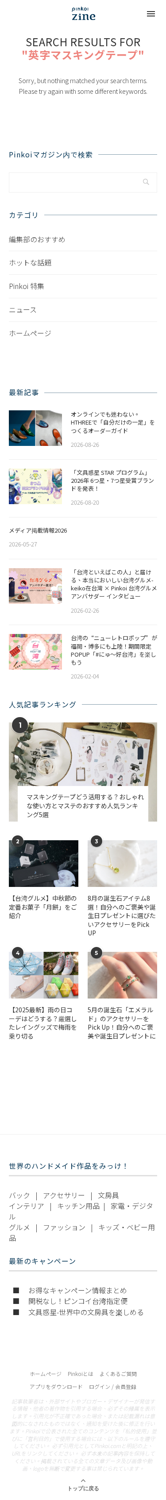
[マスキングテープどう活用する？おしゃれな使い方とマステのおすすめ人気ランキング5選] (83, 772)
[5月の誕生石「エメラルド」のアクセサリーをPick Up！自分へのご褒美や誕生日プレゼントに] (122, 975)
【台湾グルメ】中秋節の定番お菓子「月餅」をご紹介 (43, 907)
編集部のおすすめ (37, 239)
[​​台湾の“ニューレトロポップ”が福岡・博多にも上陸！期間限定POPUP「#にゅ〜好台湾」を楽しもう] (35, 652)
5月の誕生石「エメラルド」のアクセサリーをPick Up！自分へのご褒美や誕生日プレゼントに (122, 1023)
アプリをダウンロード (56, 1386)
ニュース (23, 309)
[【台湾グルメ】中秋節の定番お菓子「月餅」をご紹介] (43, 863)
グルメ (19, 1227)
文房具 (108, 1195)
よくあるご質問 (118, 1373)
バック (19, 1195)
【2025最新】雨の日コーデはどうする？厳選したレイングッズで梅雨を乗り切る (43, 1023)
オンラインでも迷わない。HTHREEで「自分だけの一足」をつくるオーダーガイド (113, 422)
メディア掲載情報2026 (38, 530)
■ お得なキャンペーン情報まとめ (69, 1290)
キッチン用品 (78, 1205)
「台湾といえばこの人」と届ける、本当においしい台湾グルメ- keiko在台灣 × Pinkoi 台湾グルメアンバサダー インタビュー (114, 584)
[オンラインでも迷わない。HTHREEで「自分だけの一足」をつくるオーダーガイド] (35, 428)
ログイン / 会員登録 (112, 1386)
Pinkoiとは (80, 1373)
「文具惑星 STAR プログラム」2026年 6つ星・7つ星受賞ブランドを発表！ (112, 481)
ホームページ (30, 333)
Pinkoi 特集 (26, 286)
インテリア (26, 1205)
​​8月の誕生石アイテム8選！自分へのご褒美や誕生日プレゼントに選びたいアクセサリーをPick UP (122, 915)
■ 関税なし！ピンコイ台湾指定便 (69, 1300)
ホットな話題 (30, 262)
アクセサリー (64, 1195)
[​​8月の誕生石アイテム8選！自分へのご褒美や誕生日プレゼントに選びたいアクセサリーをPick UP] (122, 863)
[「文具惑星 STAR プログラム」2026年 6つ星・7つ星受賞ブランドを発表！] (35, 486)
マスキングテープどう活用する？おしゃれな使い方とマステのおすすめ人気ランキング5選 (85, 805)
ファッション (64, 1227)
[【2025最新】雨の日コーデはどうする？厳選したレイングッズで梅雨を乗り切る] (43, 975)
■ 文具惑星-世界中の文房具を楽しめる (78, 1312)
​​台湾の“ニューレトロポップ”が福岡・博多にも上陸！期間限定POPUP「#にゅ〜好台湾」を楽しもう (114, 650)
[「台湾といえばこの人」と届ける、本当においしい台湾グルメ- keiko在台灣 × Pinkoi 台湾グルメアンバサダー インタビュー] (35, 586)
